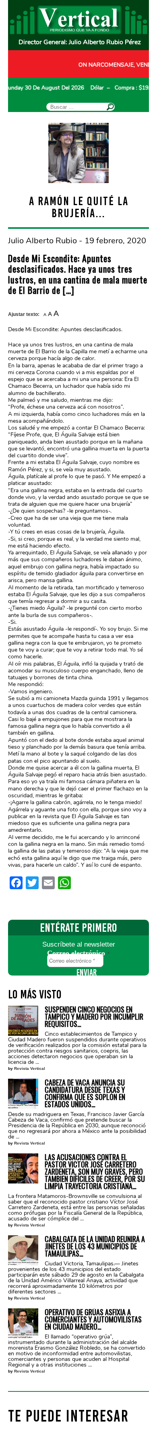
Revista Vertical (29, 1068)
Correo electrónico (78, 953)
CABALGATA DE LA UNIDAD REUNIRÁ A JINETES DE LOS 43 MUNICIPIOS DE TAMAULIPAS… (95, 1246)
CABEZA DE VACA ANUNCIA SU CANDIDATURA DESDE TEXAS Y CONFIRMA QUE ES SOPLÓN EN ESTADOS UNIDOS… (85, 1093)
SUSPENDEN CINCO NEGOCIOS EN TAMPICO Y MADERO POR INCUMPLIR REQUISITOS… (94, 1016)
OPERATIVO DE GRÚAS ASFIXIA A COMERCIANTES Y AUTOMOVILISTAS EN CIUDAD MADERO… (93, 1319)
